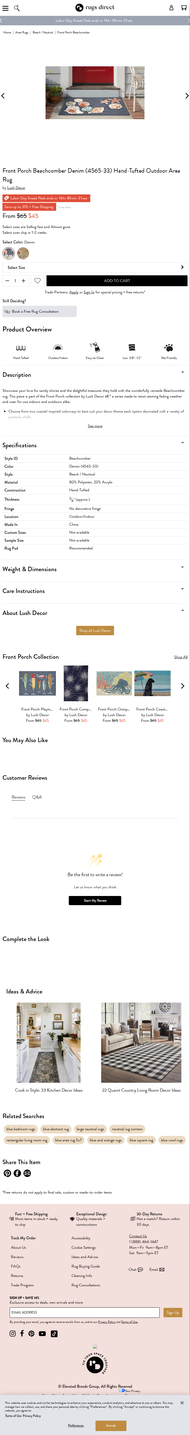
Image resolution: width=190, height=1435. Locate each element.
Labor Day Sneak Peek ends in (79, 21)
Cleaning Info (81, 1276)
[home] (95, 10)
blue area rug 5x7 (68, 1140)
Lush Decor (16, 188)
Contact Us (138, 1236)
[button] (184, 8)
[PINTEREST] (31, 1334)
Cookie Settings (83, 1247)
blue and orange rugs (106, 1140)
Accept (111, 1425)
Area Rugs (21, 32)
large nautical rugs (90, 1129)
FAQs (16, 1266)
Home (7, 32)
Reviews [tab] (18, 797)
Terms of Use (129, 1322)
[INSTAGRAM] (13, 1334)
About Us (18, 1247)
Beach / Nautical (43, 32)
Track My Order (23, 1238)
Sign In (89, 292)
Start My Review (95, 900)
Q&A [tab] (37, 797)
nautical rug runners (127, 1129)
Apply (73, 292)
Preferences (76, 1425)
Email (153, 1269)
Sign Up (173, 1313)
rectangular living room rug (26, 1140)
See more (95, 426)
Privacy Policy (107, 1322)
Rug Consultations (85, 1285)
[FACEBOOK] (22, 1334)
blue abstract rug (56, 1129)
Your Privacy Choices (132, 1393)
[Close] (182, 1402)
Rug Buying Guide (85, 1266)
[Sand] (23, 253)
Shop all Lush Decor (95, 631)
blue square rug (141, 1140)
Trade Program (22, 1285)
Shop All (181, 657)
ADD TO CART (117, 281)
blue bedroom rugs (20, 1129)
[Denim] (8, 253)
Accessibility (80, 1238)
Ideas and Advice (84, 1257)
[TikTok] (54, 1334)
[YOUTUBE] (42, 1334)
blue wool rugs (172, 1140)
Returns (17, 1276)
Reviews (17, 1257)
